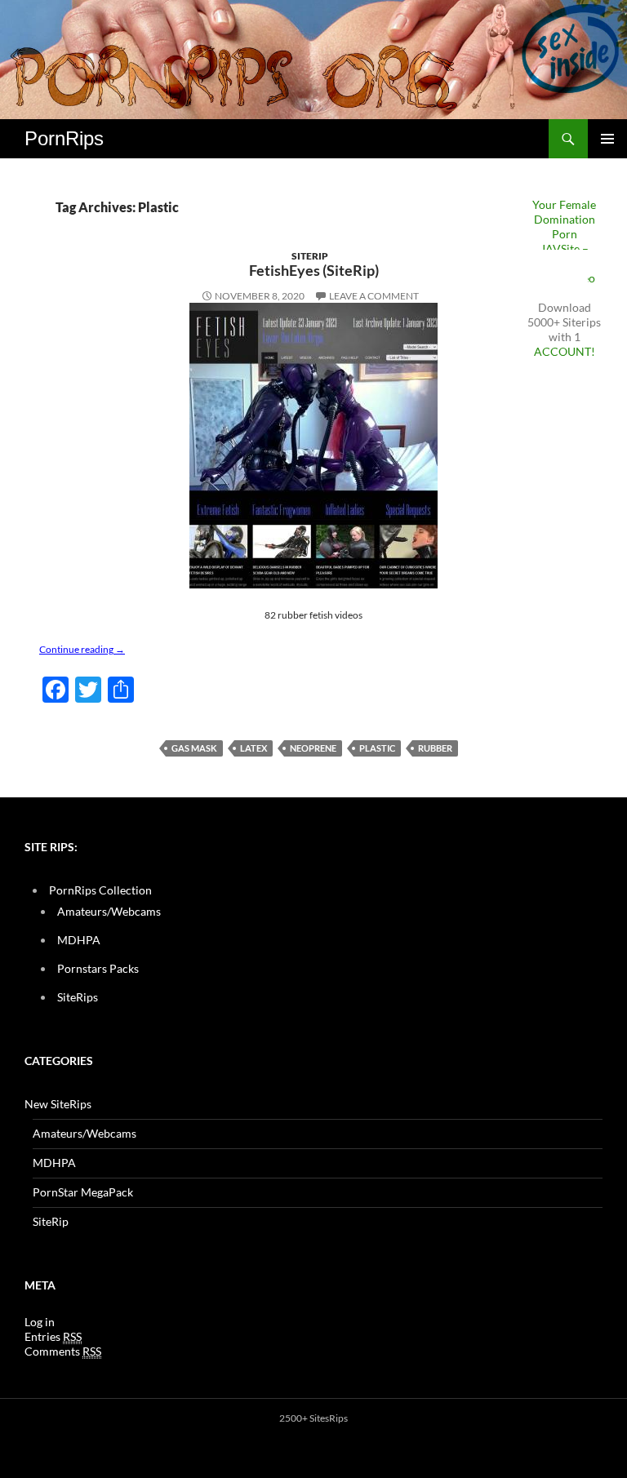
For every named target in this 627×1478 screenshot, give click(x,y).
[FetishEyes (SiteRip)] (313, 445)
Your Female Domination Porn (564, 219)
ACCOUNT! (564, 351)
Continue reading (82, 649)
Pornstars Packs (98, 968)
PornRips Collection (100, 890)
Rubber (435, 748)
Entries (53, 1336)
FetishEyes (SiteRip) (314, 270)
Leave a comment (374, 296)
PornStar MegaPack (83, 1192)
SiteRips (77, 997)
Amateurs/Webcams (109, 911)
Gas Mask (194, 748)
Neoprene (313, 748)
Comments (62, 1351)
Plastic (377, 748)
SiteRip (309, 256)
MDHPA (78, 940)
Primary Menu (607, 138)
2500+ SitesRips (313, 1418)
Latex (253, 748)
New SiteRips (57, 1104)
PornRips (64, 138)
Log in (39, 1322)
